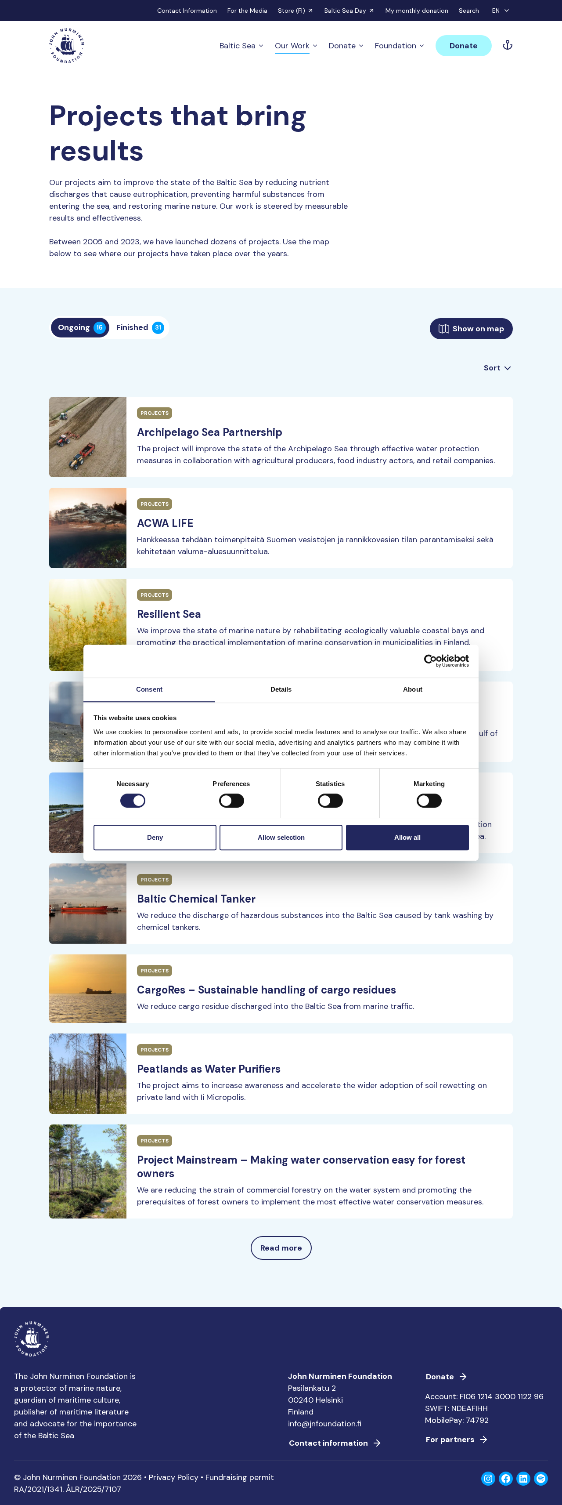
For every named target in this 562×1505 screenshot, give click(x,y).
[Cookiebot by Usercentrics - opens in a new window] (430, 660)
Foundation (395, 45)
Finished (138, 327)
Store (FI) (291, 11)
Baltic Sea (238, 45)
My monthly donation (416, 11)
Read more (281, 1248)
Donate (342, 45)
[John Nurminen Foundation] (66, 45)
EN (496, 11)
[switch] (231, 804)
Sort (492, 368)
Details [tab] (281, 689)
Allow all (407, 837)
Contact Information (187, 11)
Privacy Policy (173, 1477)
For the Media (247, 11)
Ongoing (80, 327)
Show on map (478, 328)
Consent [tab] (149, 689)
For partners (450, 1439)
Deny (155, 837)
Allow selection (281, 837)
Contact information (328, 1443)
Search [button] (469, 11)
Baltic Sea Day (345, 11)
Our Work (292, 45)
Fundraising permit (239, 1477)
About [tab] (412, 689)
